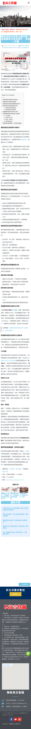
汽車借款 (12, 469)
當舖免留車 (19, 47)
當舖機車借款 (25, 47)
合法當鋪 (8, 115)
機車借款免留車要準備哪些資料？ (12, 103)
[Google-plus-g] (20, 719)
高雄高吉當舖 (5, 29)
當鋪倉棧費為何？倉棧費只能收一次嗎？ (24, 495)
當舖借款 (27, 45)
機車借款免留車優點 (11, 107)
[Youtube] (15, 719)
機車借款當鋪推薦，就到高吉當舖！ (12, 123)
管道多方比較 (9, 117)
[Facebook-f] (11, 719)
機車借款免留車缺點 (11, 109)
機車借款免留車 (12, 47)
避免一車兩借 (9, 119)
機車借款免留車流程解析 (9, 101)
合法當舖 (14, 310)
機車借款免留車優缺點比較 (10, 105)
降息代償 (5, 471)
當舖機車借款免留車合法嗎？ (11, 111)
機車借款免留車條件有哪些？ (11, 99)
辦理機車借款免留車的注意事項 (11, 113)
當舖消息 (12, 29)
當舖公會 (17, 724)
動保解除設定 (9, 121)
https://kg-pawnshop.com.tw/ (15, 480)
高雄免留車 (23, 139)
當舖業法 (11, 724)
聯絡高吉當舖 (15, 692)
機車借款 (22, 45)
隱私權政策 (22, 713)
